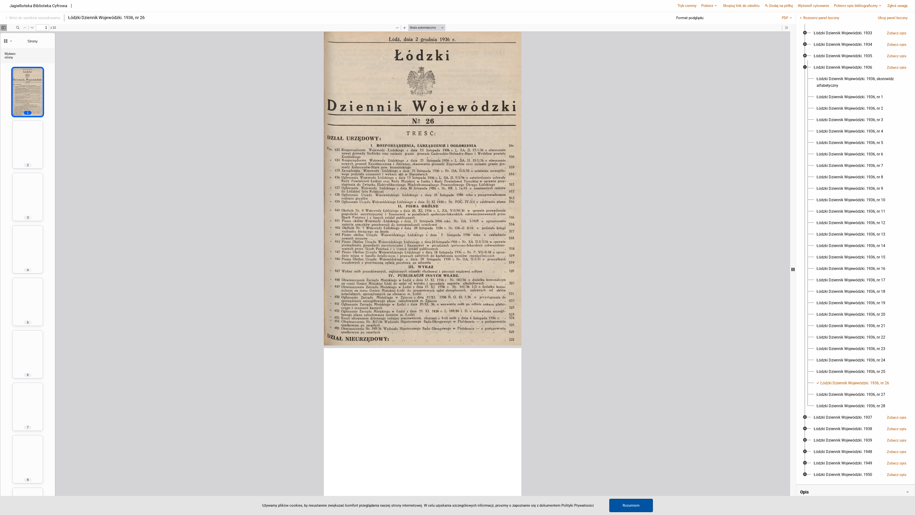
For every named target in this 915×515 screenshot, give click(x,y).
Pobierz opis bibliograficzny (856, 6)
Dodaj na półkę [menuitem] (781, 6)
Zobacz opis (896, 33)
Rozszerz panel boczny (821, 18)
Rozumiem (631, 505)
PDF (785, 18)
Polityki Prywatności (577, 505)
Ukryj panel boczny (893, 18)
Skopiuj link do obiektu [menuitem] (741, 6)
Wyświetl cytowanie (813, 6)
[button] (855, 492)
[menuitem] (843, 33)
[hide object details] (793, 269)
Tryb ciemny (686, 6)
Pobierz (707, 6)
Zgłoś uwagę (897, 6)
